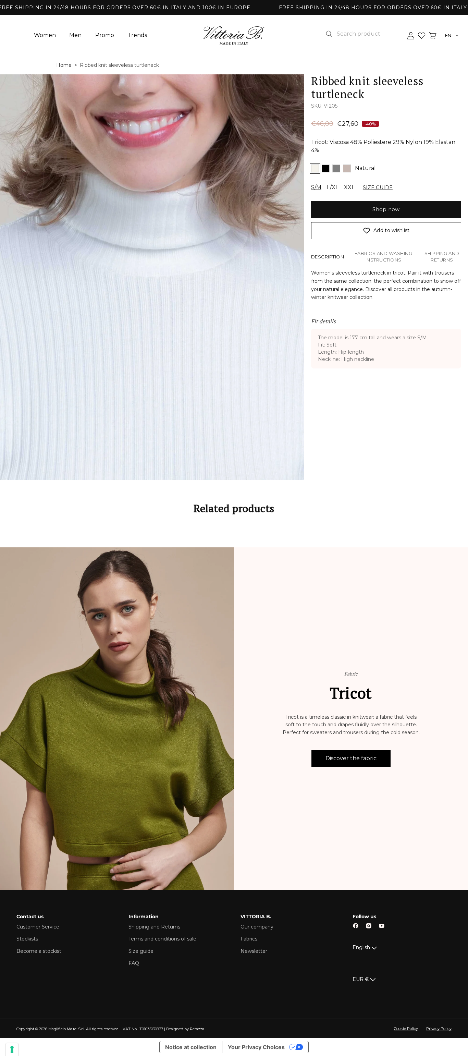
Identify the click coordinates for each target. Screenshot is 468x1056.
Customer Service (37, 927)
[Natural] (315, 168)
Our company (257, 927)
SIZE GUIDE (378, 187)
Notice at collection (191, 1047)
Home (64, 65)
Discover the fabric (351, 758)
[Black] (326, 168)
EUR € (361, 979)
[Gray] (336, 168)
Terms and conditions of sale (162, 939)
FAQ (133, 963)
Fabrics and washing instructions (383, 257)
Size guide (140, 951)
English (361, 947)
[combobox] (369, 34)
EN (448, 36)
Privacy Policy (439, 1028)
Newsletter (254, 951)
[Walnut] (347, 168)
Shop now (385, 209)
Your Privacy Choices (256, 1047)
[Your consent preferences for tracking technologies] (12, 1049)
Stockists (27, 939)
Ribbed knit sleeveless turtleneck (119, 65)
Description (327, 256)
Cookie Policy (406, 1028)
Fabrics (249, 939)
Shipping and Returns (441, 257)
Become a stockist (38, 951)
